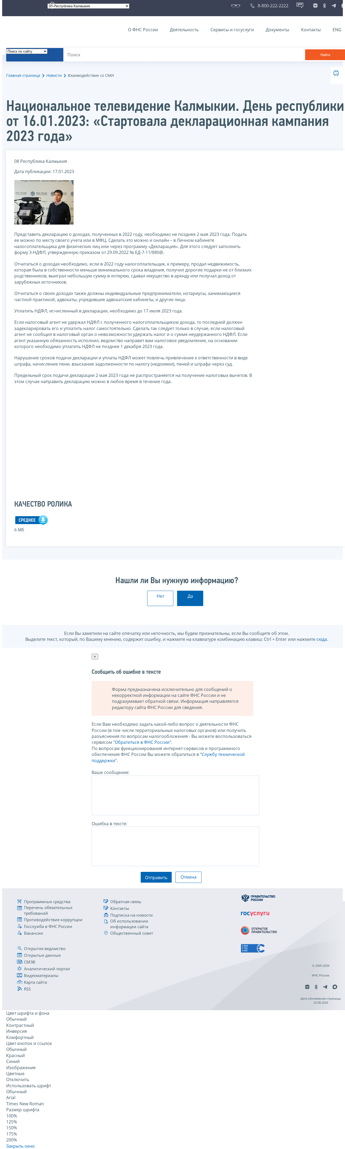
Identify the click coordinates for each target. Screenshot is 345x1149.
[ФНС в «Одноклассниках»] (324, 6)
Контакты (311, 30)
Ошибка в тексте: (109, 824)
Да (190, 596)
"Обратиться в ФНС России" (142, 742)
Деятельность (184, 30)
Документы (277, 30)
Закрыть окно (20, 1146)
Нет (160, 596)
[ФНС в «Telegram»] (334, 6)
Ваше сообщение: (110, 772)
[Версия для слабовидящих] (236, 6)
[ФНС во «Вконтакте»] (315, 6)
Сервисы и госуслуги (232, 30)
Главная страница (23, 75)
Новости (54, 75)
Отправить (156, 877)
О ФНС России (143, 30)
